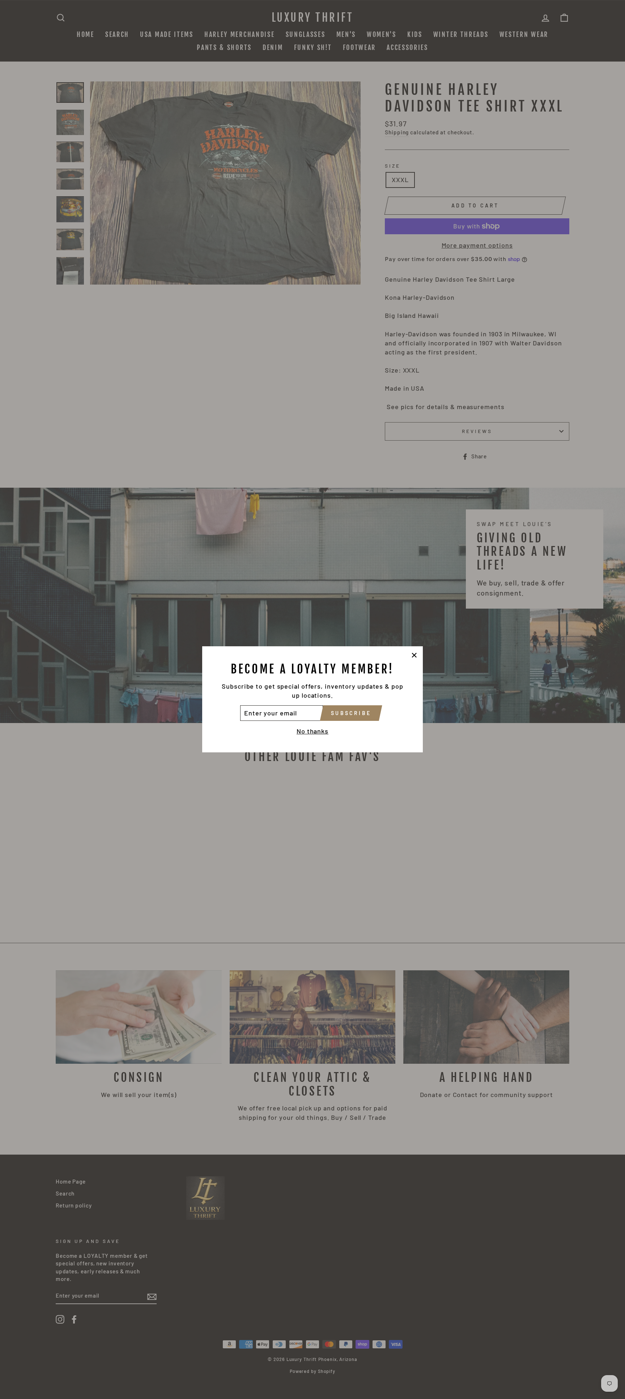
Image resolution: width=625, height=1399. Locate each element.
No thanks (312, 731)
